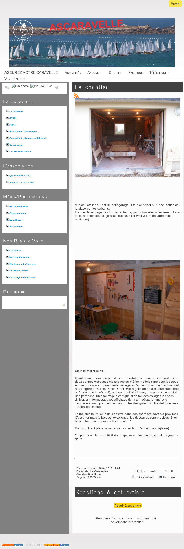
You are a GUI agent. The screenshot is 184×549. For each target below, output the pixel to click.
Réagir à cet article (127, 505)
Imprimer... (170, 477)
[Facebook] (20, 86)
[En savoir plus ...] (57, 545)
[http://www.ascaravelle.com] (92, 42)
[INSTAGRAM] (41, 86)
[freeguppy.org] (12, 545)
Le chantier (91, 87)
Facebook (14, 291)
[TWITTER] (56, 90)
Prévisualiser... (146, 477)
